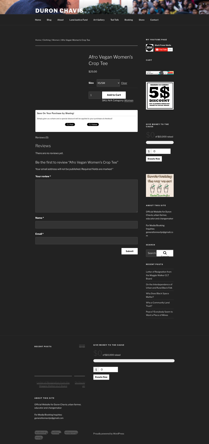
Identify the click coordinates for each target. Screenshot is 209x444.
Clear (124, 83)
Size (91, 82)
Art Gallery (99, 19)
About (60, 19)
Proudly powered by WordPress (108, 433)
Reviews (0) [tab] (42, 137)
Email (39, 233)
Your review (43, 176)
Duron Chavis (59, 10)
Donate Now (154, 158)
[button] (83, 345)
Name (39, 217)
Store (141, 19)
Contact (154, 19)
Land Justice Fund (78, 19)
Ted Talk (114, 19)
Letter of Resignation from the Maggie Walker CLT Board (159, 275)
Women (56, 40)
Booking (129, 19)
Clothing (47, 40)
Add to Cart (114, 94)
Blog (49, 19)
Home (38, 19)
